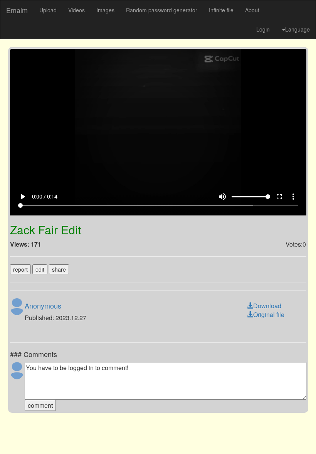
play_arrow (13, 435)
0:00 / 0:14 (35, 435)
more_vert (303, 435)
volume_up (232, 435)
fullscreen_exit (289, 435)
